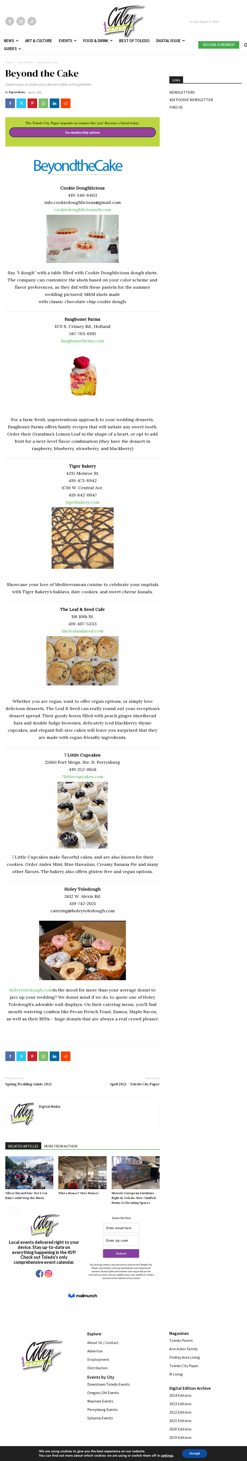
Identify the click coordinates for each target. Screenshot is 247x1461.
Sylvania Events (100, 1417)
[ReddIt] (65, 103)
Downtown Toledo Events (108, 1384)
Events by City (100, 1377)
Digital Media (17, 92)
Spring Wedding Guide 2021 (28, 1084)
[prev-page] (8, 1210)
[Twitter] (21, 103)
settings (167, 1456)
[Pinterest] (32, 103)
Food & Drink (25, 62)
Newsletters (182, 92)
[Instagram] (20, 21)
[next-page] (16, 1210)
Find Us (176, 107)
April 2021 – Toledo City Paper (135, 1084)
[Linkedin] (54, 103)
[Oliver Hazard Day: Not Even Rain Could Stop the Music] (29, 1172)
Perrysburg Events (102, 1409)
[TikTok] (31, 21)
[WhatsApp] (43, 103)
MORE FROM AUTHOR (60, 1146)
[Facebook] (9, 21)
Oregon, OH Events (103, 1392)
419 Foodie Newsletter (191, 99)
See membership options (82, 132)
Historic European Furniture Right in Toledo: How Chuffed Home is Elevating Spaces (134, 1198)
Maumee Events (100, 1401)
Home (9, 62)
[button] (245, 44)
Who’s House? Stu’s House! (78, 1193)
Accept (194, 1453)
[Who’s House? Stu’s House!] (82, 1172)
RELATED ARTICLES (23, 1146)
